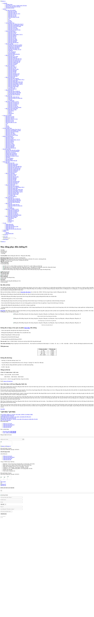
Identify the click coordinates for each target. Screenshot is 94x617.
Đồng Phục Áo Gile (12, 16)
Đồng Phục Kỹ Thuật (12, 39)
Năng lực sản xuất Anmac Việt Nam (13, 6)
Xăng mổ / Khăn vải (12, 88)
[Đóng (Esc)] (1, 516)
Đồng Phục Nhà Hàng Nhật (14, 73)
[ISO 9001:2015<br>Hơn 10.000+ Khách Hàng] (10, 416)
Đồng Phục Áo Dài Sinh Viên (14, 61)
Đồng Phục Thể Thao (12, 27)
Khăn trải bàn (11, 113)
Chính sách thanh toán (7, 425)
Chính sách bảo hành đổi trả (8, 424)
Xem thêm (3, 409)
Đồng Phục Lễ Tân (12, 33)
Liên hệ (4, 231)
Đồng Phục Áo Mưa (12, 109)
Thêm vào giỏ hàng (4, 262)
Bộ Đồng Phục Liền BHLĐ (14, 47)
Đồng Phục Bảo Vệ (12, 36)
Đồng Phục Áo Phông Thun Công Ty (15, 24)
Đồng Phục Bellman (12, 35)
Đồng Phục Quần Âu (12, 12)
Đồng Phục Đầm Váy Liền (13, 17)
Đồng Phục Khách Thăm (13, 86)
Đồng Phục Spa (9, 95)
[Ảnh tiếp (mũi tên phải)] (2, 517)
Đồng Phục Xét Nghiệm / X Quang (15, 83)
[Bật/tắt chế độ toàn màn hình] (3, 516)
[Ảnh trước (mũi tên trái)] (1, 517)
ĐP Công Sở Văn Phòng (11, 10)
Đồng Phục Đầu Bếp (12, 41)
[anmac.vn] (3, 1)
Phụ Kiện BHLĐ (11, 53)
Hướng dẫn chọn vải (10, 227)
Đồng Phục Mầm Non (12, 57)
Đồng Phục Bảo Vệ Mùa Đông (14, 92)
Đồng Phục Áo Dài (12, 38)
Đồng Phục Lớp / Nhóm (13, 28)
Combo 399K (6, 230)
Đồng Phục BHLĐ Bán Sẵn (14, 54)
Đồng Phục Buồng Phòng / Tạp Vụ (15, 34)
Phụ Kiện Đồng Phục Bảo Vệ (14, 93)
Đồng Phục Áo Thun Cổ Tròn (14, 29)
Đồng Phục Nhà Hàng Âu (13, 75)
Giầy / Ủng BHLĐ (12, 51)
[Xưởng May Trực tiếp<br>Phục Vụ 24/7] (11, 419)
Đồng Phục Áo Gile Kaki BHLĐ (15, 46)
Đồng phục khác (6, 161)
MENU (4, 9)
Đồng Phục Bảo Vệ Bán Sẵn (14, 94)
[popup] (3, 484)
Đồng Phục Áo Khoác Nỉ (13, 103)
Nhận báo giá (3, 485)
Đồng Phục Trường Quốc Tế (14, 62)
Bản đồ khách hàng (9, 233)
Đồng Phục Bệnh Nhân (13, 80)
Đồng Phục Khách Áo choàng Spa (15, 98)
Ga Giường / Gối (11, 87)
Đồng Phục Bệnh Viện (10, 77)
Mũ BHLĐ (10, 50)
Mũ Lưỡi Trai (11, 110)
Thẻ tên (9, 20)
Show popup (3, 481)
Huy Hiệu (10, 21)
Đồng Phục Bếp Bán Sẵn (13, 42)
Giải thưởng (22, 416)
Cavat (9, 18)
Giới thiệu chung (9, 4)
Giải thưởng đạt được (10, 7)
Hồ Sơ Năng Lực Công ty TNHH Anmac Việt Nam (16, 5)
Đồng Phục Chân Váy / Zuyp (14, 13)
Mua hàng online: (9, 431)
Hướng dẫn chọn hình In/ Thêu (12, 226)
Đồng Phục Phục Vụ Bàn (13, 69)
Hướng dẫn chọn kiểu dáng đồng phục (13, 228)
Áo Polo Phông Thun (10, 22)
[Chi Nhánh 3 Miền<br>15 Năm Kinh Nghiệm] (11, 414)
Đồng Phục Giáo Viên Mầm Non (15, 58)
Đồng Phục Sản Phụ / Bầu (13, 85)
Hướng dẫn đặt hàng (10, 225)
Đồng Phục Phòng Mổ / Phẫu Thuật (15, 81)
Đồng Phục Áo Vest (12, 14)
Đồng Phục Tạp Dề (12, 72)
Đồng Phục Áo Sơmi (12, 11)
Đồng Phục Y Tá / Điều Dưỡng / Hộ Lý (16, 79)
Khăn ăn (10, 112)
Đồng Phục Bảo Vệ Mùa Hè (14, 91)
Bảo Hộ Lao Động (9, 43)
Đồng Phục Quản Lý (12, 32)
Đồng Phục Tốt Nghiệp (13, 63)
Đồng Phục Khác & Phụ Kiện (12, 108)
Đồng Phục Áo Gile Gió (13, 106)
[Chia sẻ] (2, 516)
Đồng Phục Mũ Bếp (12, 71)
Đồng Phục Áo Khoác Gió (13, 102)
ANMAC (23, 414)
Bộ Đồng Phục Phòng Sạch (13, 48)
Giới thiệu (5, 3)
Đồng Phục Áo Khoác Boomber (14, 107)
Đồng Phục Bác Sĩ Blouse (13, 78)
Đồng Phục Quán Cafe (12, 76)
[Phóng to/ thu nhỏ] (4, 516)
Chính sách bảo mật (7, 427)
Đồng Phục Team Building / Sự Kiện (15, 25)
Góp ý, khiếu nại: (9, 432)
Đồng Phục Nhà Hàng (12, 40)
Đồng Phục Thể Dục (12, 64)
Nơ (8, 19)
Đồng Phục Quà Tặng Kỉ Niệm (14, 26)
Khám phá (12, 415)
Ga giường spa (11, 100)
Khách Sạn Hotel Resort (10, 31)
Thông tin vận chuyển (7, 423)
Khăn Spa (10, 99)
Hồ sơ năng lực (25, 419)
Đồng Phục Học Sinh (10, 55)
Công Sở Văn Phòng (7, 115)
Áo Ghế (9, 114)
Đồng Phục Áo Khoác (12, 105)
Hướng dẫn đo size (9, 224)
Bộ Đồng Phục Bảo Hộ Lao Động (15, 44)
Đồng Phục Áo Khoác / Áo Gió (14, 49)
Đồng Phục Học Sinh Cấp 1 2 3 (14, 59)
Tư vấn (4, 223)
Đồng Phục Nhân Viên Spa (13, 97)
